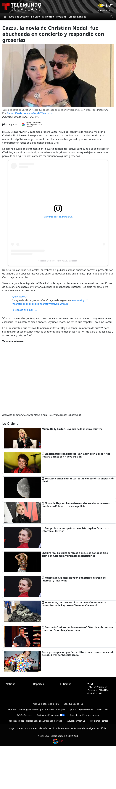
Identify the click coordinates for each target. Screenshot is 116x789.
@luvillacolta (19, 296)
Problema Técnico (99, 720)
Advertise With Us (76, 720)
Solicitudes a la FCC (73, 703)
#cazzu (76, 300)
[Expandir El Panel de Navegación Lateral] (5, 17)
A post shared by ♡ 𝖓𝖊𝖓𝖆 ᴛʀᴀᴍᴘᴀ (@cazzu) (58, 261)
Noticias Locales (19, 16)
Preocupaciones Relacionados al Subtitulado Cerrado (35, 720)
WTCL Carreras (24, 715)
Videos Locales (77, 16)
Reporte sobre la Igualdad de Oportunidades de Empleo (37, 709)
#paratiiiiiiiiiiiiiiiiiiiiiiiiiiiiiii (25, 303)
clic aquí (19, 728)
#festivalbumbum (58, 303)
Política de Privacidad (48, 715)
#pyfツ (84, 300)
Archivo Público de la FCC (46, 703)
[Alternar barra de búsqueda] (111, 17)
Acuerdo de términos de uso (84, 715)
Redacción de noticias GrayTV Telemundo (30, 113)
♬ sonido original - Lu (24, 310)
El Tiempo (48, 16)
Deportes (38, 684)
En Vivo (35, 16)
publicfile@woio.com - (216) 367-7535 (89, 709)
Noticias (61, 16)
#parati (43, 303)
